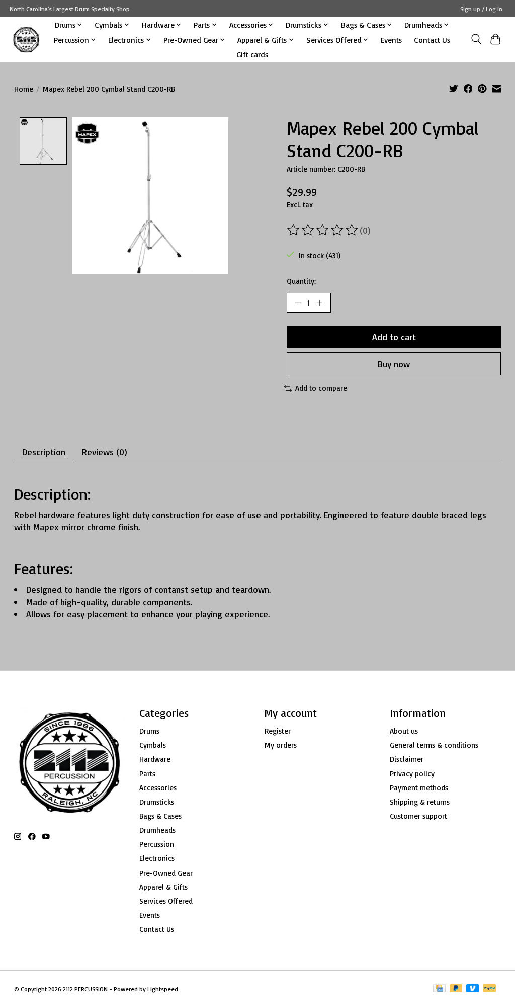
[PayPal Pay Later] (456, 989)
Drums (149, 731)
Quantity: (301, 281)
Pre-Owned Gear (166, 873)
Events (391, 40)
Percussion (156, 844)
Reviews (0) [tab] (104, 451)
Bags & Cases (160, 816)
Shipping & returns (420, 802)
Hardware (154, 759)
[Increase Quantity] (319, 303)
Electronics (157, 858)
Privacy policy (412, 773)
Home (23, 89)
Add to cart (394, 336)
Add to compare (321, 388)
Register (278, 731)
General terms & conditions (434, 745)
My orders (281, 745)
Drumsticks (156, 802)
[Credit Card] (439, 989)
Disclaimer (406, 759)
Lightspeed (162, 989)
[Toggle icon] (476, 39)
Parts (147, 773)
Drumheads (157, 830)
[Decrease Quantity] (298, 303)
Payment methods (419, 788)
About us (404, 731)
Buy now (394, 363)
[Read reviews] (323, 230)
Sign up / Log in (481, 9)
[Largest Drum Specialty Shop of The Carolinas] (26, 39)
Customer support (418, 816)
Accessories (158, 788)
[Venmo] (472, 989)
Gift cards (252, 54)
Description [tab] (43, 451)
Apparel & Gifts (163, 887)
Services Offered (166, 901)
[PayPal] (489, 989)
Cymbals (152, 745)
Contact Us (432, 40)
